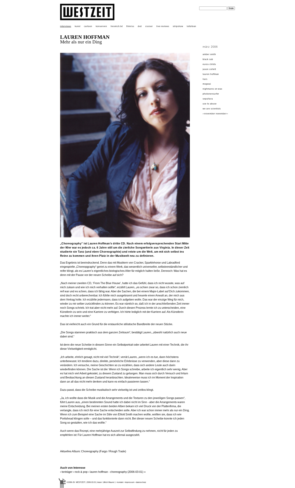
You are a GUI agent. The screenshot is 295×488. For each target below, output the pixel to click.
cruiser (149, 26)
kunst (78, 26)
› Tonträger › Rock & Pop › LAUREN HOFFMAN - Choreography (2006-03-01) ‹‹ (103, 471)
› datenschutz (140, 482)
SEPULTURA (208, 99)
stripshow (178, 26)
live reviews (162, 26)
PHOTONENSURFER (211, 94)
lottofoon (191, 26)
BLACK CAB (208, 59)
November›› (222, 114)
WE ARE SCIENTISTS (212, 109)
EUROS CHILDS (209, 64)
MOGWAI (207, 84)
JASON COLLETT (209, 69)
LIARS (205, 79)
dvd (140, 26)
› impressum (129, 482)
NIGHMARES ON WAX (212, 89)
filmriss (130, 26)
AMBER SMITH (209, 54)
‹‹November (209, 114)
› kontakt (119, 482)
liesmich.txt (117, 26)
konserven (101, 26)
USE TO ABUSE (210, 104)
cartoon (88, 26)
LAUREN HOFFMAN (211, 74)
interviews (65, 26)
